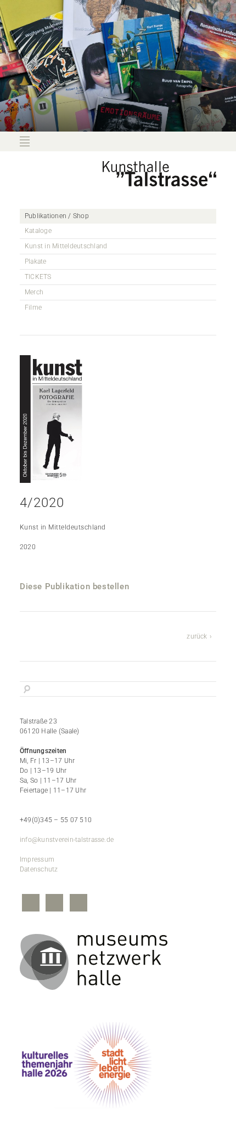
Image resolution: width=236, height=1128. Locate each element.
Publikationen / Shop (57, 216)
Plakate (36, 261)
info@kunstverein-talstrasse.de (67, 840)
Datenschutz (39, 869)
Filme (33, 307)
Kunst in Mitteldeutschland (66, 246)
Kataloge (38, 231)
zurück (197, 636)
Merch (34, 292)
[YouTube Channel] (78, 904)
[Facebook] (31, 904)
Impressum (37, 859)
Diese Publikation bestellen (74, 586)
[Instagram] (54, 904)
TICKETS (38, 277)
